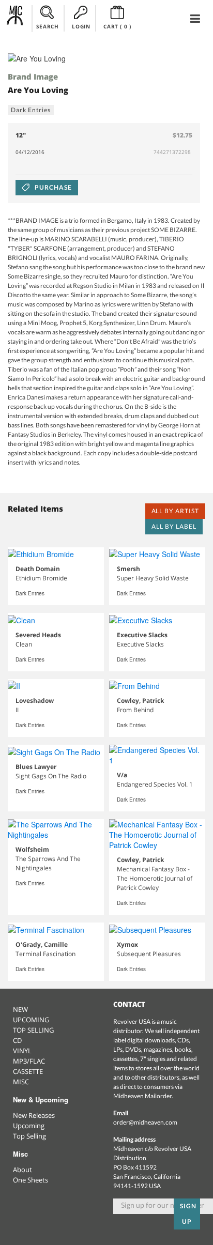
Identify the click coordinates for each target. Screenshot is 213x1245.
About (22, 1169)
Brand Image (33, 76)
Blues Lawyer (36, 766)
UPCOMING (31, 1019)
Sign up (188, 1213)
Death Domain (38, 568)
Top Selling (29, 1136)
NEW (20, 1009)
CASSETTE (28, 1071)
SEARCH (47, 26)
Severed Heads (38, 635)
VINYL (22, 1050)
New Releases (34, 1115)
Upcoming (28, 1125)
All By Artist (175, 511)
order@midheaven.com (145, 1122)
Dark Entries (31, 110)
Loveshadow (35, 700)
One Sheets (30, 1180)
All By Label (173, 526)
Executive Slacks (142, 635)
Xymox (127, 944)
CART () (117, 26)
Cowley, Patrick (140, 700)
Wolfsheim (32, 849)
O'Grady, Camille (42, 944)
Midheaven (15, 18)
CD (17, 1040)
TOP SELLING (33, 1030)
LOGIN (81, 26)
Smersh (128, 568)
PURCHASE (52, 187)
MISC (21, 1081)
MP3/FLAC (29, 1061)
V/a (122, 775)
